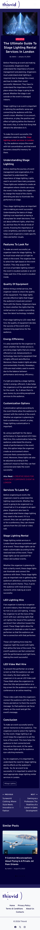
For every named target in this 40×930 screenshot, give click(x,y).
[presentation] (20, 842)
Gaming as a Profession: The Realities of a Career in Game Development (30, 803)
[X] (20, 927)
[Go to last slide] (6, 852)
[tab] (15, 876)
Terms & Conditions (14, 909)
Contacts (20, 912)
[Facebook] (15, 927)
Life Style (20, 39)
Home (12, 905)
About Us (30, 909)
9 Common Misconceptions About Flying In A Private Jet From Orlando (19, 861)
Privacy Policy (24, 905)
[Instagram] (25, 927)
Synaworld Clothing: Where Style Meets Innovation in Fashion (9, 803)
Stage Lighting (10, 784)
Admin (14, 57)
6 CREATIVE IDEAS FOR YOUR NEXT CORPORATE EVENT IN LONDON (18, 479)
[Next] (34, 852)
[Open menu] (34, 4)
